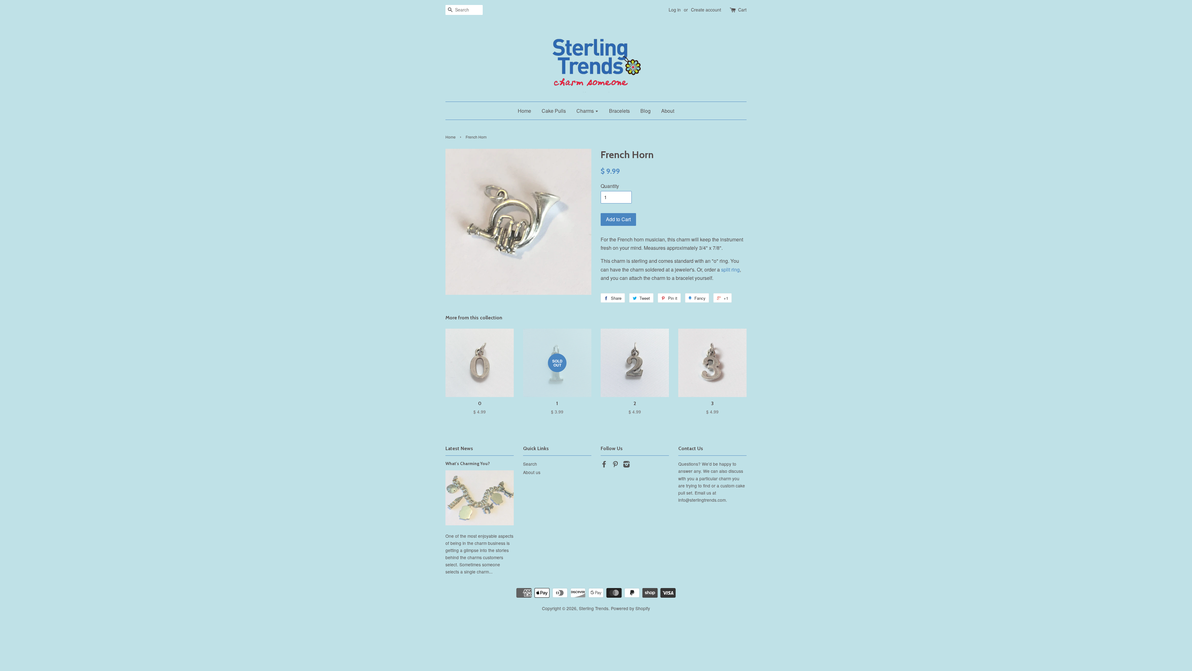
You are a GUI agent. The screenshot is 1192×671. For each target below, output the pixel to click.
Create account (706, 10)
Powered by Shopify (630, 608)
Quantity (610, 185)
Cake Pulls (554, 110)
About (667, 110)
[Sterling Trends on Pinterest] (615, 465)
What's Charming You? (467, 463)
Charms (585, 110)
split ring (730, 269)
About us (531, 472)
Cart (742, 10)
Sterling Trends (593, 608)
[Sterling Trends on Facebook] (604, 465)
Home (524, 110)
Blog (645, 110)
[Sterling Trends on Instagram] (626, 465)
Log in (675, 10)
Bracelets (619, 110)
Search (530, 464)
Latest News (459, 448)
